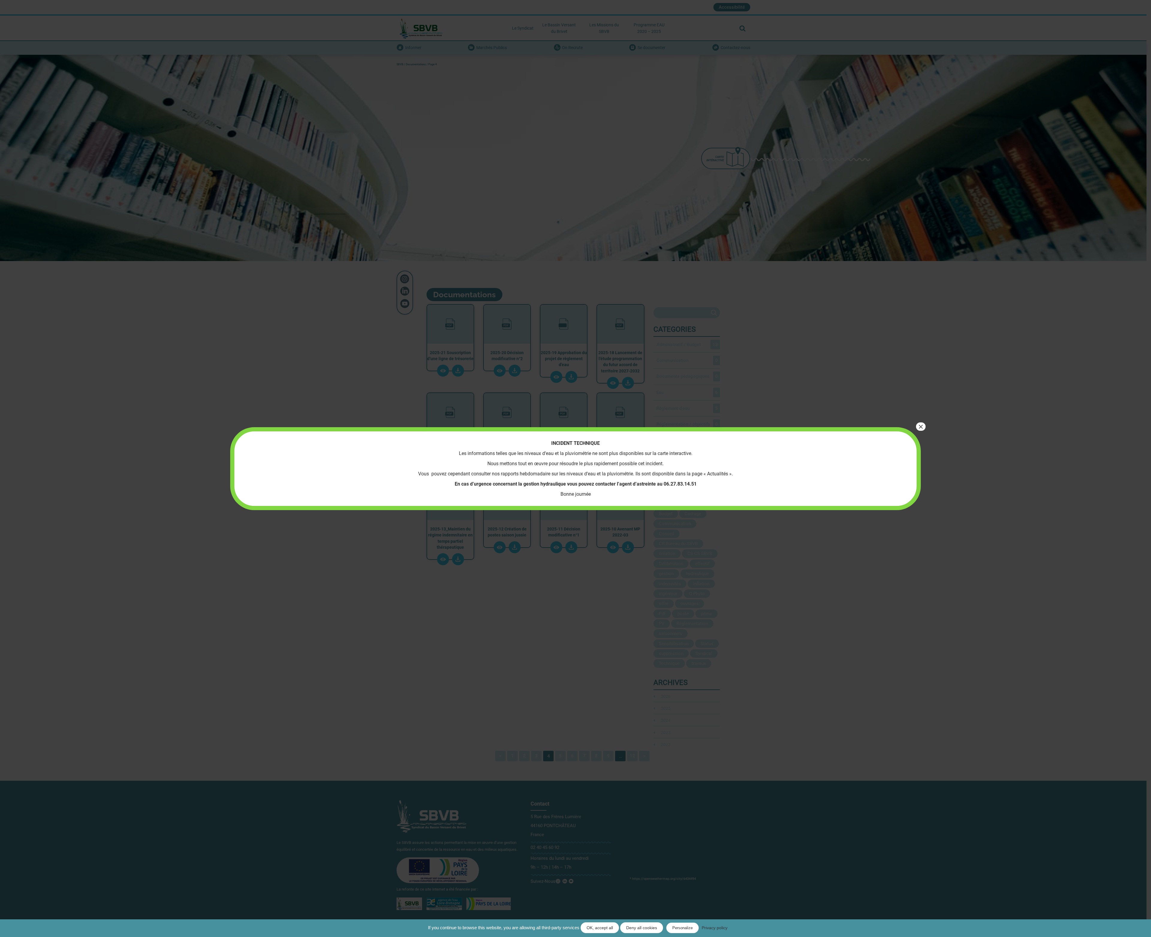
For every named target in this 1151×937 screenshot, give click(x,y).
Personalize (682, 928)
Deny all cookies (641, 927)
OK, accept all (600, 927)
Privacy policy (714, 927)
